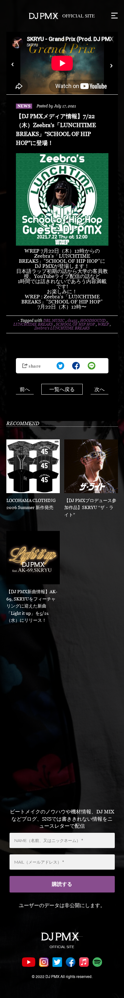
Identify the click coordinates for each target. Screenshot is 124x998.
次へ (99, 389)
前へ (25, 389)
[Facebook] (76, 366)
